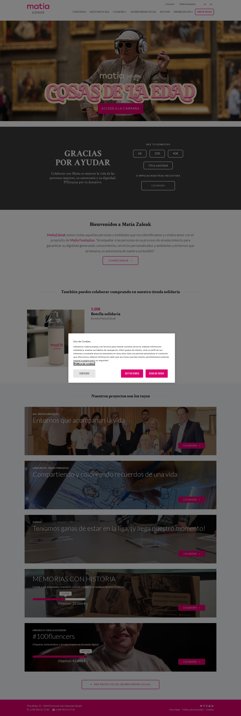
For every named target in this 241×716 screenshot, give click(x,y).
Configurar (84, 373)
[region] (121, 358)
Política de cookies (84, 363)
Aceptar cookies (132, 373)
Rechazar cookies (156, 373)
